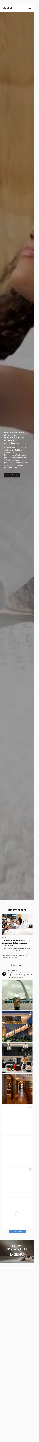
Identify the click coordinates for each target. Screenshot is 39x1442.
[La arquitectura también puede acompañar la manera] (17, 1120)
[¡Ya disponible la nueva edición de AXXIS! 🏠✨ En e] (17, 1151)
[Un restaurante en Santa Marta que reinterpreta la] (17, 1026)
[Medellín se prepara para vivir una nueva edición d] (17, 1213)
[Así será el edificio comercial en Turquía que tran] (17, 1182)
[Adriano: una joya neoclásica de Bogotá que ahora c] (17, 1089)
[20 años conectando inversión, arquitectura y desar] (17, 995)
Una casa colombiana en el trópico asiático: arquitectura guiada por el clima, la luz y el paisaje (17, 439)
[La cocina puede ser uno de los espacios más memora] (17, 1058)
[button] (2, 455)
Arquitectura (5, 937)
